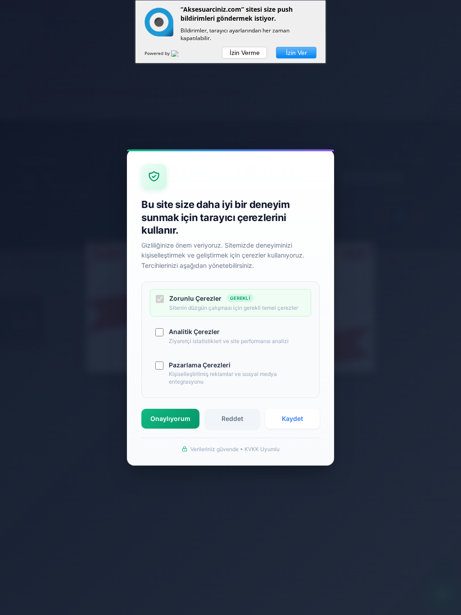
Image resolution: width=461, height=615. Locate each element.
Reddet (232, 418)
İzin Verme (245, 52)
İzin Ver (296, 52)
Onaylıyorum (170, 418)
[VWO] (180, 55)
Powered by (158, 53)
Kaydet (292, 418)
